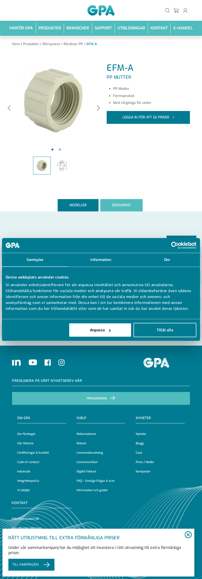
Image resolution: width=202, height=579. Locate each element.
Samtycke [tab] (35, 259)
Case (139, 453)
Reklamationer (86, 434)
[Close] (188, 535)
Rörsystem (51, 44)
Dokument (121, 205)
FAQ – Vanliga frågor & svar (96, 481)
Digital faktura (86, 471)
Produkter (49, 28)
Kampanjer (143, 471)
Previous (9, 108)
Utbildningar (131, 28)
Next (98, 108)
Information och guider (92, 490)
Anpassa (97, 330)
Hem (16, 44)
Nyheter (141, 434)
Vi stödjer (23, 490)
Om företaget (26, 434)
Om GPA (23, 418)
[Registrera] (176, 10)
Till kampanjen (25, 564)
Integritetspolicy (28, 481)
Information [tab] (100, 259)
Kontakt (159, 28)
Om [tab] (167, 259)
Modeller (78, 205)
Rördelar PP (73, 44)
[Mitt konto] (185, 10)
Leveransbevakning (90, 453)
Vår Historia (25, 443)
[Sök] (167, 10)
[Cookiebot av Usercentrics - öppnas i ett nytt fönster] (174, 245)
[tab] (78, 205)
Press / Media (145, 462)
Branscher (78, 28)
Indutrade (23, 471)
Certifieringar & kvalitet (33, 453)
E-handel (183, 28)
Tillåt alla (165, 330)
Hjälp (81, 418)
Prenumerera (96, 398)
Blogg (140, 443)
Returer (81, 443)
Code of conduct (28, 462)
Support (103, 28)
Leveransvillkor (87, 462)
